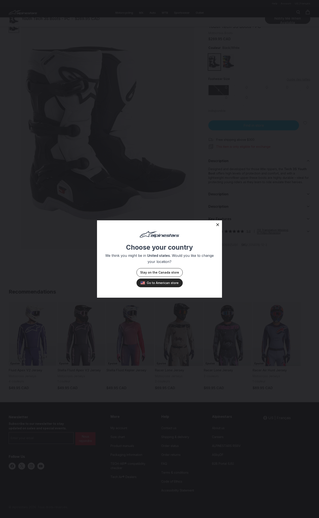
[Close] (217, 224)
